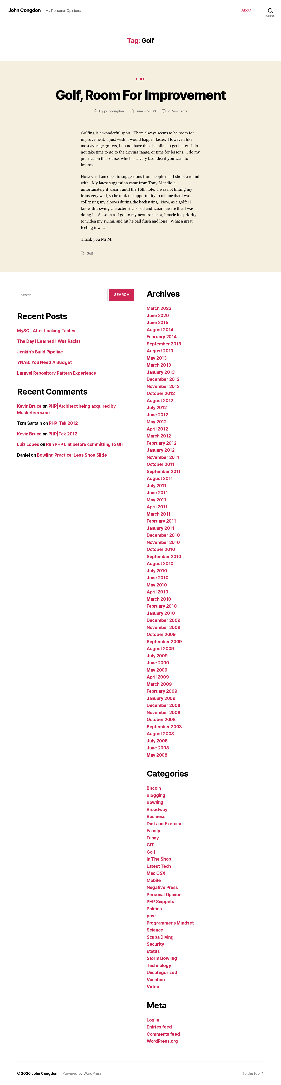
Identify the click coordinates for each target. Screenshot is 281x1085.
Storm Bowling (162, 958)
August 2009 (160, 648)
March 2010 (159, 599)
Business (156, 816)
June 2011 (157, 492)
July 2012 (157, 407)
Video (153, 986)
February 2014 (162, 336)
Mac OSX (156, 873)
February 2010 (162, 606)
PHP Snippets (160, 901)
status (153, 951)
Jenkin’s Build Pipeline (40, 351)
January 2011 (160, 528)
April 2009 (158, 677)
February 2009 (162, 691)
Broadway (157, 809)
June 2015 (157, 322)
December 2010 (163, 535)
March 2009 (159, 684)
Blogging (156, 795)
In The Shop (159, 859)
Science (155, 930)
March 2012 (159, 436)
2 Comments (177, 111)
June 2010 (157, 577)
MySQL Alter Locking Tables (46, 330)
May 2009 (157, 670)
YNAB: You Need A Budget (44, 362)
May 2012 (157, 421)
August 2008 (160, 733)
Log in (153, 1020)
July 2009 (157, 655)
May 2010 (157, 585)
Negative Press (162, 887)
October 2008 (161, 719)
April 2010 (157, 591)
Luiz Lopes (28, 444)
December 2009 (163, 620)
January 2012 (161, 450)
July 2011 (156, 485)
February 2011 (161, 521)
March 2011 (158, 514)
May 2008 (157, 755)
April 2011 (157, 506)
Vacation (156, 979)
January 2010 (161, 613)
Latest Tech (159, 866)
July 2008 (157, 740)
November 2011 (163, 457)
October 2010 (161, 549)
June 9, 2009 (146, 111)
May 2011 (156, 499)
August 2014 (160, 329)
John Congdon (24, 10)
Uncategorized (162, 972)
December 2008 (163, 705)
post (151, 915)
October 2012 (161, 393)
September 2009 (164, 641)
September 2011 (164, 471)
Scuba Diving (160, 937)
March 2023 (159, 308)
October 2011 (160, 464)
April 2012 (157, 429)
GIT (150, 844)
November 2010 (163, 542)
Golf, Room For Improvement (140, 95)
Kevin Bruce (29, 406)
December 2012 (163, 379)
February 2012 (161, 443)
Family (153, 830)
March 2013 (159, 365)
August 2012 (160, 400)
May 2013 (157, 358)
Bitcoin (154, 788)
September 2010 (164, 556)
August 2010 (160, 563)
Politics (154, 908)
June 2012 (157, 414)
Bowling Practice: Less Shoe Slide (72, 455)
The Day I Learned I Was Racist (48, 341)
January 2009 (161, 698)
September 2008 (164, 726)
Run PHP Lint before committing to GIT (85, 444)
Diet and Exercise (164, 823)
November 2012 (163, 386)
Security (155, 944)
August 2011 (160, 478)
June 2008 (158, 747)
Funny (153, 837)
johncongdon (114, 111)
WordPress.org (162, 1041)
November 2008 (163, 712)
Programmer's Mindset (170, 923)
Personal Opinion (164, 894)
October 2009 (161, 634)
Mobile (154, 880)
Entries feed (159, 1027)
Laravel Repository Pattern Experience (56, 373)
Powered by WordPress (82, 1073)
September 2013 (164, 343)
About (246, 10)
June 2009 (158, 662)
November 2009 (163, 627)
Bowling (155, 802)
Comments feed (163, 1034)
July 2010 (157, 570)
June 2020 (158, 315)
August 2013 (160, 350)
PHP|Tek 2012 (63, 423)
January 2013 (161, 372)
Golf (140, 79)
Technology (159, 965)
